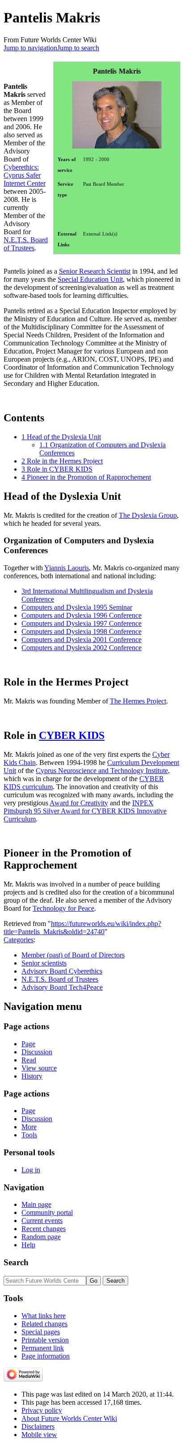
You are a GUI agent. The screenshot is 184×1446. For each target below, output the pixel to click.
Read (28, 1060)
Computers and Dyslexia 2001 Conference (81, 639)
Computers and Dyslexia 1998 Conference (81, 631)
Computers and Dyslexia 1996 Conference (81, 615)
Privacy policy (41, 1410)
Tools (29, 1135)
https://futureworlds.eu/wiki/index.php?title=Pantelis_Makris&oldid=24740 (82, 927)
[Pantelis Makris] (117, 85)
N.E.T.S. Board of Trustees (26, 244)
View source (39, 1068)
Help (28, 1245)
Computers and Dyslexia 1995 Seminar (76, 607)
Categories (18, 940)
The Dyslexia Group (148, 515)
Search (16, 1262)
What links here (43, 1315)
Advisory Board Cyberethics (61, 971)
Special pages (40, 1332)
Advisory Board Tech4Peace (62, 987)
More (29, 1127)
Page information (45, 1356)
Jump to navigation (30, 48)
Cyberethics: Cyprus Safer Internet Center (25, 175)
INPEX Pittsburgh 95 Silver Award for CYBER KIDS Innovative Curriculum (85, 811)
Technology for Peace (63, 908)
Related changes (44, 1324)
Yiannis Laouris (66, 568)
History (31, 1076)
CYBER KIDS (72, 735)
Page (28, 1044)
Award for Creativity (79, 803)
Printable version (45, 1340)
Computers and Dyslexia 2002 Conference (81, 647)
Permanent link (42, 1348)
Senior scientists (44, 963)
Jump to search (78, 48)
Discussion (36, 1052)
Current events (42, 1220)
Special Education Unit (90, 279)
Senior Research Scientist (94, 271)
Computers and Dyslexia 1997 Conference (81, 623)
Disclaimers (37, 1426)
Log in (30, 1170)
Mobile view (39, 1434)
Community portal (47, 1212)
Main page (36, 1204)
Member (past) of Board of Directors (73, 955)
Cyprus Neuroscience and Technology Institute (102, 770)
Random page (41, 1237)
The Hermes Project (138, 701)
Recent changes (43, 1228)
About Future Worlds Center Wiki (69, 1418)
